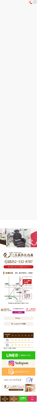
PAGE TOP (34, 388)
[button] (18, 266)
